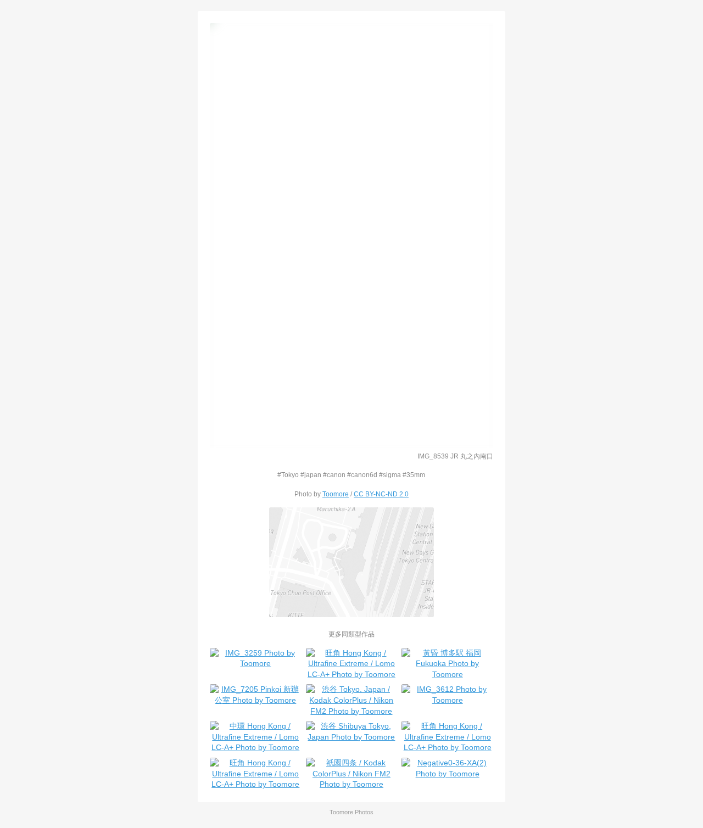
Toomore (335, 493)
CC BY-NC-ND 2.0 (381, 493)
